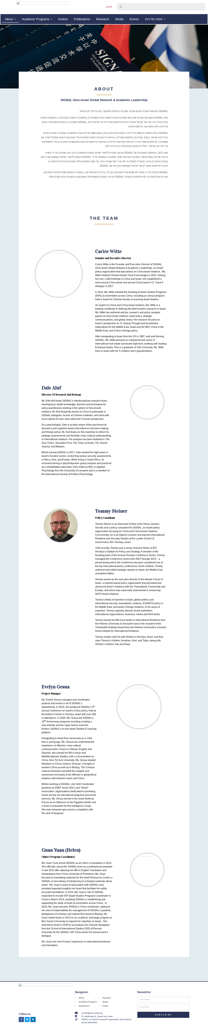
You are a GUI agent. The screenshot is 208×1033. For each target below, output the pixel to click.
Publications (82, 19)
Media (119, 19)
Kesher (63, 19)
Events (134, 19)
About (9, 19)
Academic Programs (35, 19)
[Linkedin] (33, 1019)
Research (102, 19)
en (110, 6)
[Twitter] (27, 1019)
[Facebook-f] (21, 1019)
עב (107, 6)
